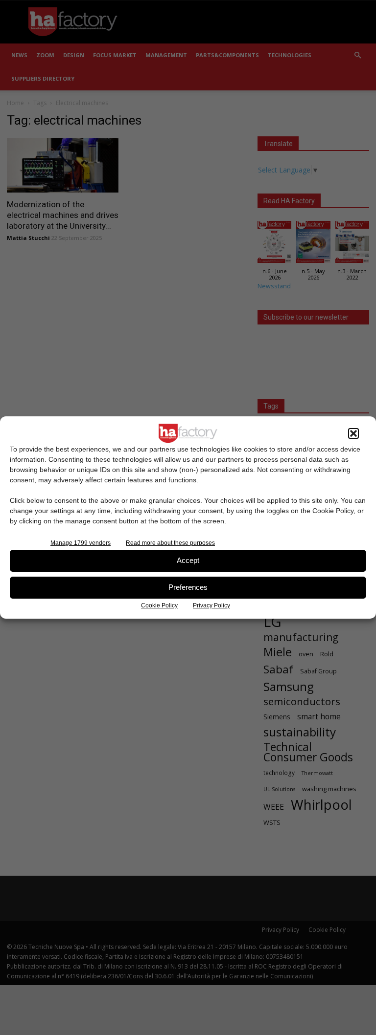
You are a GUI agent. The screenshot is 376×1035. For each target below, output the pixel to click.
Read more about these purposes (170, 542)
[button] (353, 433)
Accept (188, 560)
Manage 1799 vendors (80, 542)
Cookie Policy (159, 605)
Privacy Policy (211, 605)
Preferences (188, 587)
